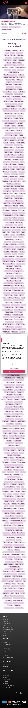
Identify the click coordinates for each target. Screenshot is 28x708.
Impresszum (6, 648)
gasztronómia (7, 300)
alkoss (14, 60)
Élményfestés (7, 623)
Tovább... (24, 33)
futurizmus (6, 288)
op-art (15, 295)
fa (16, 128)
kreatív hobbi (6, 331)
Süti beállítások (8, 657)
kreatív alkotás (18, 312)
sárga (23, 232)
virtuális (9, 493)
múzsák (22, 111)
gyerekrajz (13, 523)
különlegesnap (7, 191)
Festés (5, 677)
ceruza (21, 452)
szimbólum (21, 508)
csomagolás (5, 491)
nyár (6, 217)
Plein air (17, 297)
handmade (14, 210)
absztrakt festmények (17, 464)
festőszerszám (9, 239)
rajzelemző (9, 273)
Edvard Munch (20, 384)
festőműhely (22, 91)
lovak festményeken (17, 576)
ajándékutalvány (21, 261)
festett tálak (18, 266)
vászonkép (4, 27)
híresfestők (20, 55)
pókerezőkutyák (17, 99)
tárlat (7, 523)
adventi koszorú (10, 537)
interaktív (16, 493)
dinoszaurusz (19, 515)
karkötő (23, 593)
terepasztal (20, 513)
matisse (5, 128)
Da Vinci (12, 234)
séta (13, 79)
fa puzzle (12, 438)
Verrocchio (10, 399)
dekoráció (5, 176)
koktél (23, 578)
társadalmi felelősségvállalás (12, 409)
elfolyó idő (20, 140)
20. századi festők (9, 467)
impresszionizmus (18, 84)
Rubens (14, 254)
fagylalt (23, 399)
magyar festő (6, 305)
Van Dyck (21, 254)
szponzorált (21, 573)
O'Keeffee (22, 331)
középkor (6, 573)
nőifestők (12, 142)
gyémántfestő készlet (9, 377)
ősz (10, 217)
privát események (17, 600)
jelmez (22, 428)
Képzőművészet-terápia (18, 203)
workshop (19, 537)
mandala (9, 440)
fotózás (11, 428)
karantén (14, 292)
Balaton (22, 215)
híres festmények (19, 101)
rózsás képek (20, 377)
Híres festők (6, 679)
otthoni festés (21, 329)
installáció (4, 520)
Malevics (19, 106)
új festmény (19, 530)
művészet (7, 79)
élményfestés (10, 86)
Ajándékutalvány (8, 629)
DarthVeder (10, 183)
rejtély (17, 246)
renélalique (6, 169)
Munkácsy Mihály (19, 564)
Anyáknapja (14, 188)
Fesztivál (15, 212)
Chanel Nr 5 (18, 280)
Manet (20, 103)
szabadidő (21, 74)
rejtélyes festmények (8, 246)
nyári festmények (15, 578)
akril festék (13, 421)
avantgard (20, 154)
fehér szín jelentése (7, 547)
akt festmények (10, 382)
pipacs (22, 493)
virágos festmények (9, 397)
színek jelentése (6, 229)
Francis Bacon (19, 467)
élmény (4, 489)
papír (5, 588)
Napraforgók (19, 387)
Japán (10, 588)
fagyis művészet (18, 401)
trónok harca (17, 181)
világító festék (19, 307)
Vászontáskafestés (8, 215)
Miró (18, 486)
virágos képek (19, 321)
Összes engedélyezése (14, 371)
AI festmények (21, 498)
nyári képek (17, 605)
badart (15, 135)
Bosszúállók (13, 179)
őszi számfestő (18, 559)
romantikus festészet (17, 314)
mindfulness (21, 171)
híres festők (15, 331)
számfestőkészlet (9, 496)
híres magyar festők (18, 414)
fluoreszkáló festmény (19, 309)
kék (8, 232)
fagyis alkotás (8, 401)
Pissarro (20, 523)
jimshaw (12, 130)
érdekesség (10, 472)
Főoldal (5, 619)
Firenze (17, 435)
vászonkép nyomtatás (15, 27)
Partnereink (6, 675)
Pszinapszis (22, 193)
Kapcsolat (6, 655)
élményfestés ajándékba (9, 261)
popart (21, 118)
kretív (15, 91)
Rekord (21, 205)
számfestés (18, 423)
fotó (12, 593)
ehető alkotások (9, 411)
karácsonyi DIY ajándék (9, 263)
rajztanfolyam (18, 443)
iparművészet (6, 571)
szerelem (14, 503)
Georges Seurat (20, 397)
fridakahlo (20, 125)
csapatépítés (8, 474)
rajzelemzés (8, 271)
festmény (13, 55)
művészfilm (7, 249)
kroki (10, 166)
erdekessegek (8, 135)
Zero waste (22, 208)
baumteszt (21, 128)
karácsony (22, 120)
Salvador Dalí (22, 108)
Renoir (13, 532)
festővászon (21, 278)
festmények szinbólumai (10, 527)
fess (11, 193)
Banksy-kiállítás (15, 554)
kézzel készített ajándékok (17, 317)
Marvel (6, 179)
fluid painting (19, 222)
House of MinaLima (15, 518)
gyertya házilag (20, 263)
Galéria (5, 674)
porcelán (20, 569)
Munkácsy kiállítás (8, 564)
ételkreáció (5, 421)
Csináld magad (6, 212)
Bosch (17, 445)
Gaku (22, 409)
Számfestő (6, 683)
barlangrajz (20, 460)
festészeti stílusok (8, 285)
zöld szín (10, 549)
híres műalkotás (20, 234)
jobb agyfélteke (9, 443)
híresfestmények (18, 57)
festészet (15, 50)
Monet (14, 62)
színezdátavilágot (8, 186)
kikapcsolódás (7, 220)
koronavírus (6, 292)
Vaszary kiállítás (8, 508)
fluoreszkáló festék (7, 309)
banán (23, 518)
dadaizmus (10, 297)
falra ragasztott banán (13, 566)
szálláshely (8, 600)
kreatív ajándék (8, 319)
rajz (7, 130)
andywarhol (6, 120)
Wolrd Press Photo (19, 481)
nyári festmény (8, 603)
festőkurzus (21, 60)
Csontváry (16, 113)
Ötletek (7, 195)
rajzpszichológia (9, 275)
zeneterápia (7, 203)
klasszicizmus (6, 532)
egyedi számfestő (9, 607)
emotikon (23, 472)
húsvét (21, 174)
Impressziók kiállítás (11, 89)
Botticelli (17, 399)
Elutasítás (14, 364)
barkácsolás (18, 581)
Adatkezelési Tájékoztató (7, 651)
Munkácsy (7, 452)
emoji (17, 472)
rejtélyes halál (17, 394)
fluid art (19, 540)
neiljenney (19, 130)
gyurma (14, 462)
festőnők (5, 142)
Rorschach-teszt (8, 198)
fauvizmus (21, 288)
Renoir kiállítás (21, 532)
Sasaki (23, 297)
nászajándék (13, 171)
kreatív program (20, 438)
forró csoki (15, 426)
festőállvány (7, 242)
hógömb (18, 491)
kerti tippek (21, 210)
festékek (15, 242)
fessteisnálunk (9, 94)
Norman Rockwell (11, 106)
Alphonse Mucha (19, 149)
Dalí (24, 137)
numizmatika (13, 573)
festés (6, 53)
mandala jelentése (18, 590)
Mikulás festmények (20, 258)
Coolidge (9, 99)
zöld (4, 232)
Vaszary (11, 506)
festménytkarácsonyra (10, 123)
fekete (13, 232)
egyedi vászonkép (6, 29)
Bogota (22, 435)
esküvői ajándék (20, 169)
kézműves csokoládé (18, 469)
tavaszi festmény (13, 433)
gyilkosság (9, 394)
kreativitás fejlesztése (18, 220)
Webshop (5, 621)
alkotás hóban (19, 275)
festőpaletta (19, 239)
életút (23, 96)
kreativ (12, 53)
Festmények (6, 687)
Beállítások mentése (14, 368)
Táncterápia (19, 200)
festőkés (21, 237)
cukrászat (6, 317)
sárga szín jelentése (19, 542)
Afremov (9, 62)
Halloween (19, 561)
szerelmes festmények (10, 569)
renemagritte (9, 132)
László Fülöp (9, 302)
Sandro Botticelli (21, 227)
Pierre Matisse (18, 411)
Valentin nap (6, 503)
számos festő (7, 525)
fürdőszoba (7, 583)
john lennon (7, 254)
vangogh (7, 55)
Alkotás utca (6, 227)
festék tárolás (21, 421)
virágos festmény (19, 319)
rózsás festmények (8, 380)
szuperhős (22, 176)
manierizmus (21, 292)
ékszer (6, 595)
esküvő (12, 169)
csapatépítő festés (18, 474)
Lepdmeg (21, 188)
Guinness (15, 205)
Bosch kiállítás (20, 447)
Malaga (5, 438)
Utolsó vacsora (6, 430)
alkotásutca (7, 50)
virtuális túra (7, 290)
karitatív (20, 123)
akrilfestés (21, 588)
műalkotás (4, 67)
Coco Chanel (10, 280)
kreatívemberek (7, 60)
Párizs (22, 554)
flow (22, 486)
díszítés (5, 428)
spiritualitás (6, 593)
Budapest (6, 664)
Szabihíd (4, 208)
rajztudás (21, 164)
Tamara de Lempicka (9, 147)
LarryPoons (7, 162)
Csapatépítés (7, 631)
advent (23, 491)
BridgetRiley (8, 159)
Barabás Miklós (7, 535)
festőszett (20, 479)
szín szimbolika (8, 544)
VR (4, 493)
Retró (16, 215)
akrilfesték (20, 527)
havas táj (6, 278)
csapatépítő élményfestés (14, 477)
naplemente (21, 484)
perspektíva (19, 79)
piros (24, 229)
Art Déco (6, 244)
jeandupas (21, 166)
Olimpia (4, 556)
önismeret (7, 174)
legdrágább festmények (10, 65)
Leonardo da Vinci (19, 152)
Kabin (14, 217)
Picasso (15, 103)
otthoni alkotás (6, 329)
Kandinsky (13, 450)
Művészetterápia (10, 200)
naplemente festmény (9, 486)
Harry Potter (6, 518)
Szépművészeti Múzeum (9, 447)
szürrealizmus (9, 225)
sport (24, 556)
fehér (18, 232)
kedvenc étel (16, 430)
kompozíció (9, 82)
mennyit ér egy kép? (20, 67)
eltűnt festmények (20, 457)
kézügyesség (13, 164)
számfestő (17, 489)
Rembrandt (14, 108)
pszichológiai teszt (19, 198)
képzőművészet (17, 82)
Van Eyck (7, 154)
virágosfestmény (7, 91)
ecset (15, 237)
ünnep (12, 491)
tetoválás (21, 244)
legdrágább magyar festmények (14, 416)
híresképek (5, 137)
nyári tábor (20, 583)
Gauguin (22, 433)
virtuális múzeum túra (18, 290)
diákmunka (8, 576)
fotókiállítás (13, 484)
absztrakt (11, 157)
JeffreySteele (15, 162)
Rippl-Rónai (21, 450)
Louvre (18, 556)
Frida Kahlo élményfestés (10, 74)
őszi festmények (8, 481)
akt (15, 225)
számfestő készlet (6, 426)
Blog (4, 633)
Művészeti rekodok (13, 208)
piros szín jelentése (18, 544)
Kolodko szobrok (10, 530)
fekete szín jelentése (20, 547)
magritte (7, 125)
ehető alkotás (19, 418)
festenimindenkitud (10, 116)
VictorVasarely (19, 157)
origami (22, 586)
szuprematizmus (15, 305)
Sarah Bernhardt (8, 152)
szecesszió (12, 137)
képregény (5, 181)
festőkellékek (8, 237)
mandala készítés (7, 598)
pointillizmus (14, 288)
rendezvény (20, 249)
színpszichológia (16, 229)
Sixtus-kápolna (8, 590)
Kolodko (10, 455)
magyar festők (18, 302)
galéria (11, 435)
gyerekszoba (6, 578)
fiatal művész (18, 404)
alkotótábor (6, 586)
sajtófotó (6, 484)
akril (15, 588)
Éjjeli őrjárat (15, 586)
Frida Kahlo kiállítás (14, 72)
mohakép (21, 603)
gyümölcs (11, 128)
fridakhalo (18, 86)
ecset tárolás (10, 423)
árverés (11, 67)
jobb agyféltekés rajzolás (18, 571)
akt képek (19, 382)
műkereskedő (8, 406)
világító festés (19, 607)
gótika (23, 305)
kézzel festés (20, 256)
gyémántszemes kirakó (13, 375)
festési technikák (9, 222)
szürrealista (13, 140)
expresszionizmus (19, 283)
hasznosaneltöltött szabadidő (11, 77)
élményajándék (10, 268)
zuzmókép (10, 605)
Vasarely (20, 116)
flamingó (11, 581)
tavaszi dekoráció (9, 515)
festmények (9, 57)
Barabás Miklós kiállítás (18, 535)
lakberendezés (13, 176)
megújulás (5, 193)
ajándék (10, 489)
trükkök (6, 164)
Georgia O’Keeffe (9, 149)
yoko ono (22, 251)
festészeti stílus (8, 295)
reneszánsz (11, 445)
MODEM (20, 89)
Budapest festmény (10, 561)
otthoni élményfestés (10, 479)
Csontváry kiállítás (20, 510)
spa (24, 581)
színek (13, 195)
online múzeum (9, 326)
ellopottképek (6, 96)
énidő (16, 193)
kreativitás (7, 69)
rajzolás (14, 329)
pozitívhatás (19, 53)
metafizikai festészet (18, 300)
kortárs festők (8, 469)
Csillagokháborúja (19, 186)
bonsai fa (12, 460)
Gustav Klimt (7, 111)
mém (4, 297)
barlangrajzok (6, 462)
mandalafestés (17, 440)
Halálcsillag (18, 183)
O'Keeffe (18, 496)
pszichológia (15, 174)
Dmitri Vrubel (6, 108)
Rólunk (5, 642)
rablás (17, 593)
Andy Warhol (15, 111)
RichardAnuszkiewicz (18, 159)
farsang (17, 428)
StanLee (21, 179)
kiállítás (16, 118)
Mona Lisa (6, 234)
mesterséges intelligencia (9, 498)
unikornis (22, 77)
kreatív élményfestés (9, 384)
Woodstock (22, 212)
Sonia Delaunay (18, 145)
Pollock (23, 430)
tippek (22, 162)
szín (15, 508)
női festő (11, 510)
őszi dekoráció (13, 244)
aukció (3, 399)
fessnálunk (20, 65)
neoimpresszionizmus (19, 389)
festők (19, 62)
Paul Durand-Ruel (18, 406)
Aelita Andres (9, 404)
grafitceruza (15, 452)
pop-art (21, 295)
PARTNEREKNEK (7, 644)
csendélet (7, 464)
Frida (14, 69)
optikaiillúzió (9, 84)
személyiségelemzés (18, 271)
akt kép (23, 489)
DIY (22, 113)
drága (21, 135)
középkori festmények (18, 525)
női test (13, 227)
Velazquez (8, 103)
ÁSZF (4, 646)
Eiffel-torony (12, 556)
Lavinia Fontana (20, 142)
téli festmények (11, 540)
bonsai (6, 460)
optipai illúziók (21, 462)
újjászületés (16, 191)
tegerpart (4, 581)
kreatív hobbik (9, 312)
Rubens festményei (9, 256)
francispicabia (18, 132)
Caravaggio (20, 392)
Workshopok (7, 625)
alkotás (21, 50)
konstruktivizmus (19, 285)
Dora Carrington (9, 418)
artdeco (15, 166)
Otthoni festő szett (9, 685)
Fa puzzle (6, 681)
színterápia (19, 195)
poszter (19, 137)
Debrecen (6, 666)
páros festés (21, 503)
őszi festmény (9, 559)
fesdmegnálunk (18, 94)
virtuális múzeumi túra (8, 324)
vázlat (4, 166)
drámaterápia (8, 205)
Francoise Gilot (20, 147)
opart (6, 157)
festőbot (21, 242)
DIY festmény (14, 251)
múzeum (5, 435)
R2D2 (24, 181)
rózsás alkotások (20, 380)
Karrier (5, 653)
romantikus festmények (19, 598)
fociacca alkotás (10, 387)
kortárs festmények (9, 501)
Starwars (6, 188)
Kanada (7, 513)
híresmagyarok (8, 118)
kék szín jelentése (8, 542)
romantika (7, 314)
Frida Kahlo (20, 69)
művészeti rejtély (8, 101)
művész (6, 140)
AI (22, 496)
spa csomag (9, 266)
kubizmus (13, 154)
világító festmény (9, 307)
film (11, 181)
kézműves (5, 171)
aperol (15, 603)
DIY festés (6, 251)
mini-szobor (17, 455)
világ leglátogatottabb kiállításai (17, 520)
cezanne (14, 125)
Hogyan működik (8, 627)
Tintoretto (6, 450)
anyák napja (6, 554)
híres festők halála (7, 389)
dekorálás (23, 426)
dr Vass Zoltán (17, 273)
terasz (13, 583)
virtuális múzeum (20, 324)
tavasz (22, 191)
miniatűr (13, 513)
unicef (13, 249)
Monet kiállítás (8, 113)
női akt (20, 225)
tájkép (5, 433)
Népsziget (20, 217)
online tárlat (19, 326)
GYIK (4, 635)
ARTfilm (23, 246)
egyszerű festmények (10, 392)
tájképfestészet (9, 321)
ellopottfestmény (16, 96)
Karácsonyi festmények (8, 258)
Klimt (4, 472)
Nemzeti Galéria (19, 506)
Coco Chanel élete (8, 283)
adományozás (14, 120)
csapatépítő (8, 414)
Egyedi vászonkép (8, 21)
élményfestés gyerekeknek (16, 595)
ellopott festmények (8, 457)
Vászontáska (6, 210)
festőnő (5, 510)
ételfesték (13, 278)
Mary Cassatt (9, 145)
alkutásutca (19, 268)
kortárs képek (20, 501)
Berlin (6, 506)
